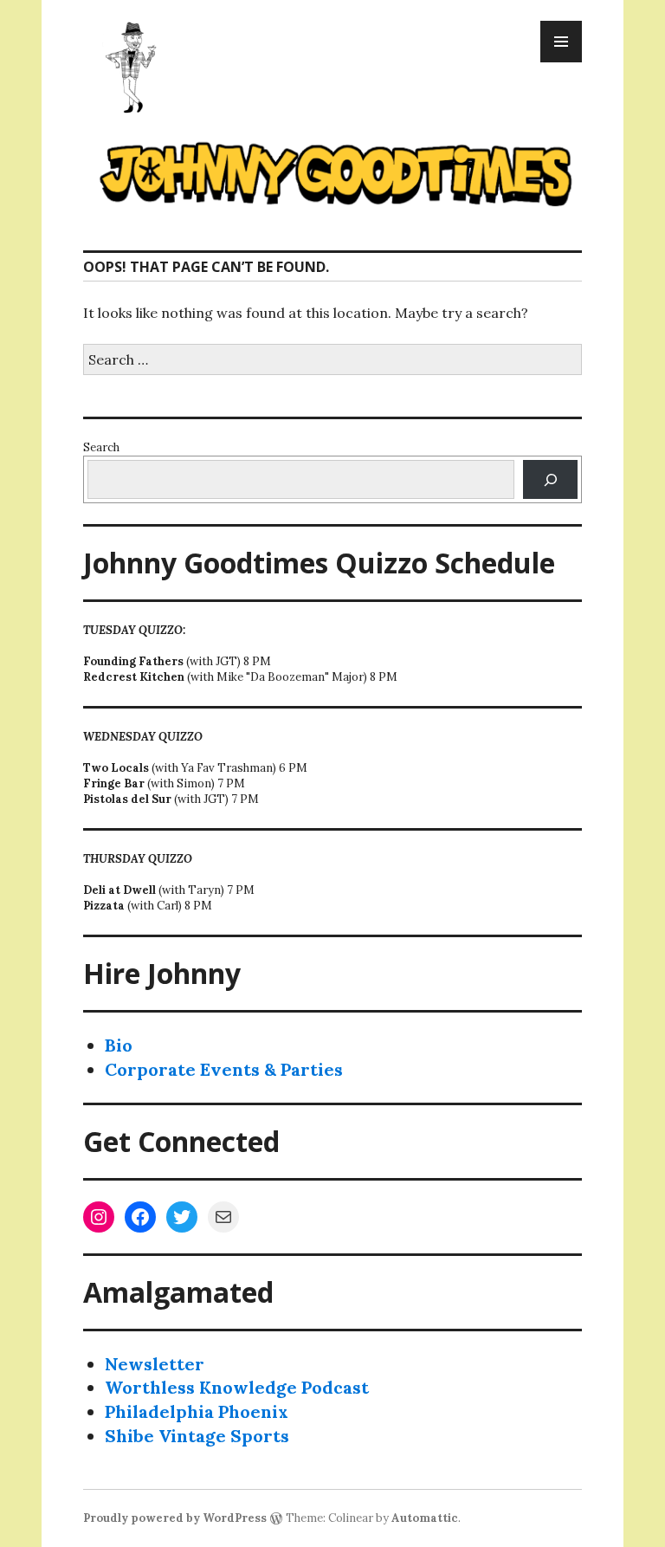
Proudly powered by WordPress (175, 1518)
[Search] (550, 479)
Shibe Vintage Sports (197, 1436)
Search (101, 447)
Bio (118, 1045)
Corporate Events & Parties (224, 1069)
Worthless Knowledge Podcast (237, 1387)
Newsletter (154, 1364)
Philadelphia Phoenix (196, 1411)
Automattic (424, 1518)
